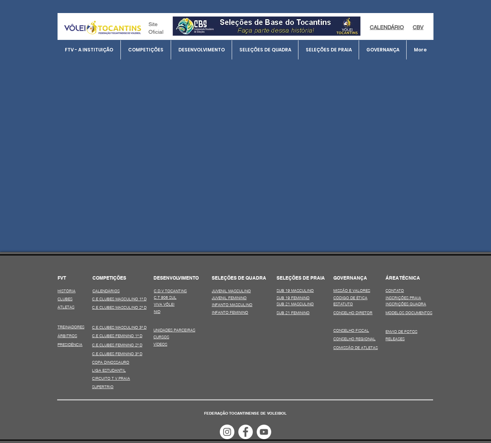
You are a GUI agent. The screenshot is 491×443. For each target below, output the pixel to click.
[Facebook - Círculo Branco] (245, 432)
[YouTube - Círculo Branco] (264, 432)
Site (153, 24)
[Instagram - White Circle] (227, 432)
